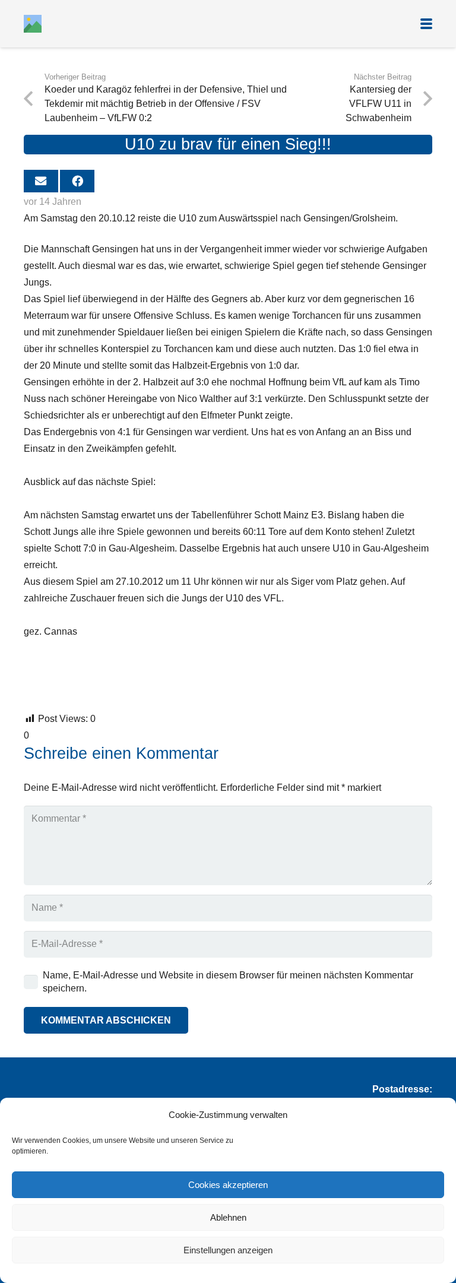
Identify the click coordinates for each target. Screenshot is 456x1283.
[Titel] (33, 24)
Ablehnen (228, 1217)
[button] (426, 24)
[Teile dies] (77, 181)
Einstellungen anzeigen (228, 1250)
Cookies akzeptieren (228, 1185)
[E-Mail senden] (41, 181)
